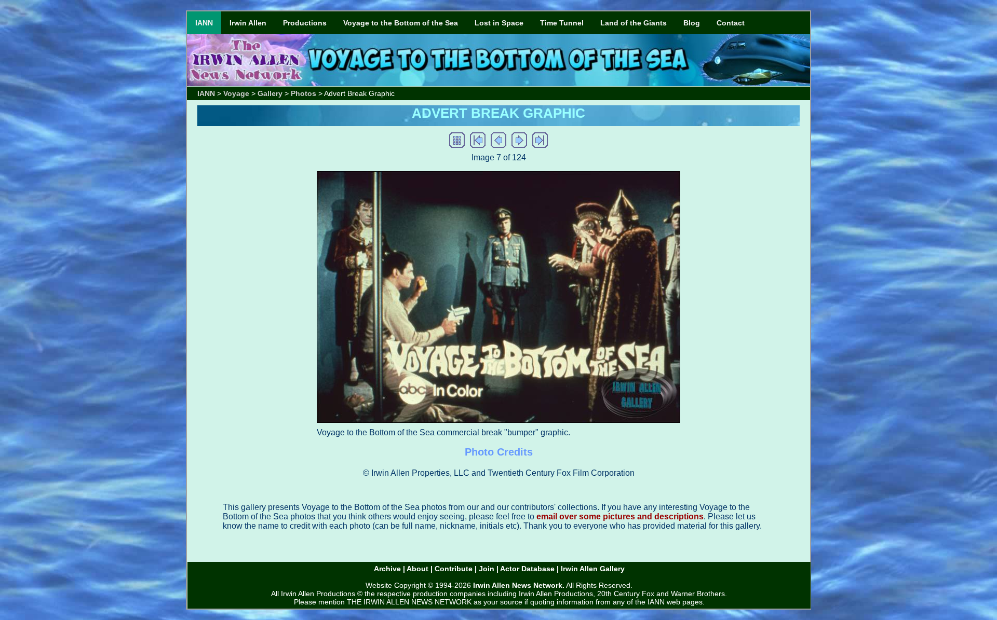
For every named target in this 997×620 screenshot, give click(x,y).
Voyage (236, 93)
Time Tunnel (562, 23)
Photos (303, 93)
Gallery (270, 93)
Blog (691, 23)
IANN (204, 23)
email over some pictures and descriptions (620, 516)
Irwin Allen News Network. (518, 585)
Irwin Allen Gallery (593, 568)
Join (486, 568)
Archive (387, 568)
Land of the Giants (633, 23)
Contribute (454, 568)
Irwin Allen (248, 23)
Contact (731, 23)
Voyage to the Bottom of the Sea (400, 23)
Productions (305, 23)
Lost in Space (499, 23)
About (417, 568)
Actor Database (527, 568)
